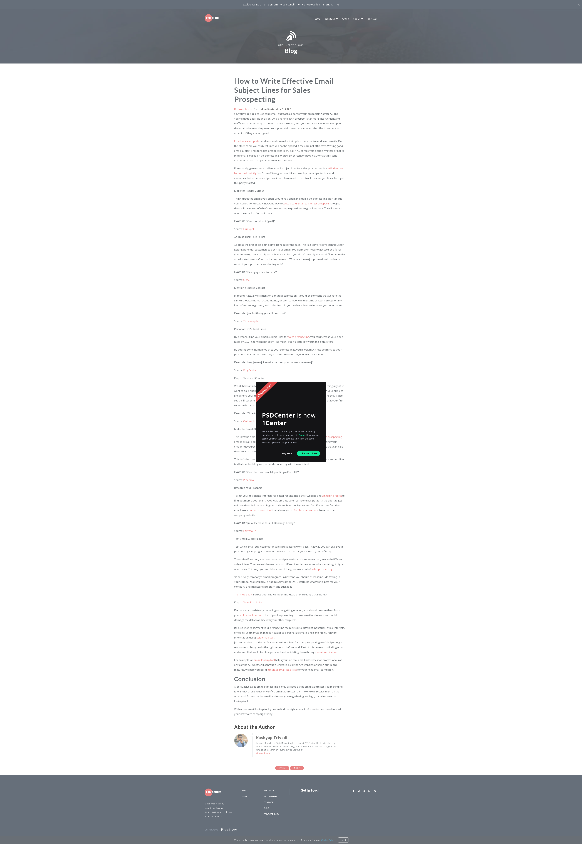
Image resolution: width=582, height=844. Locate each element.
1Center (301, 435)
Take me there (308, 453)
